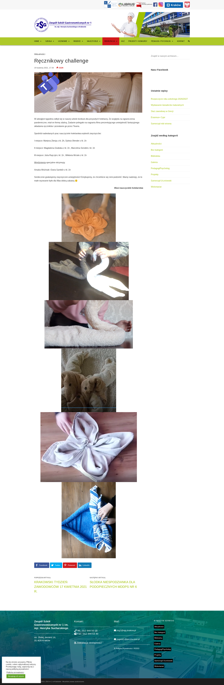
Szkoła (48, 41)
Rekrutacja (109, 41)
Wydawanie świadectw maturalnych (167, 105)
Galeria (154, 162)
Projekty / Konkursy (137, 41)
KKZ (122, 41)
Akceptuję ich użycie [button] (16, 676)
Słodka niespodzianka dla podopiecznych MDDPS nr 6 (113, 584)
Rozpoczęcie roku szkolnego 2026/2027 (169, 99)
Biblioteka (155, 156)
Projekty (154, 174)
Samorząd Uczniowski (161, 181)
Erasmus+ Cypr (158, 117)
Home (36, 41)
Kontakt (181, 41)
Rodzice (77, 41)
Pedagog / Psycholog (161, 41)
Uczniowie (62, 41)
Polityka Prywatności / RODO (127, 648)
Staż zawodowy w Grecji (162, 111)
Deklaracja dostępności (89, 643)
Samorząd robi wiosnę (161, 123)
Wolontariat (156, 187)
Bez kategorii (157, 150)
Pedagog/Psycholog (160, 168)
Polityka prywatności (15, 672)
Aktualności (39, 54)
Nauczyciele (92, 41)
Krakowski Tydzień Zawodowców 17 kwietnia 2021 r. (60, 586)
